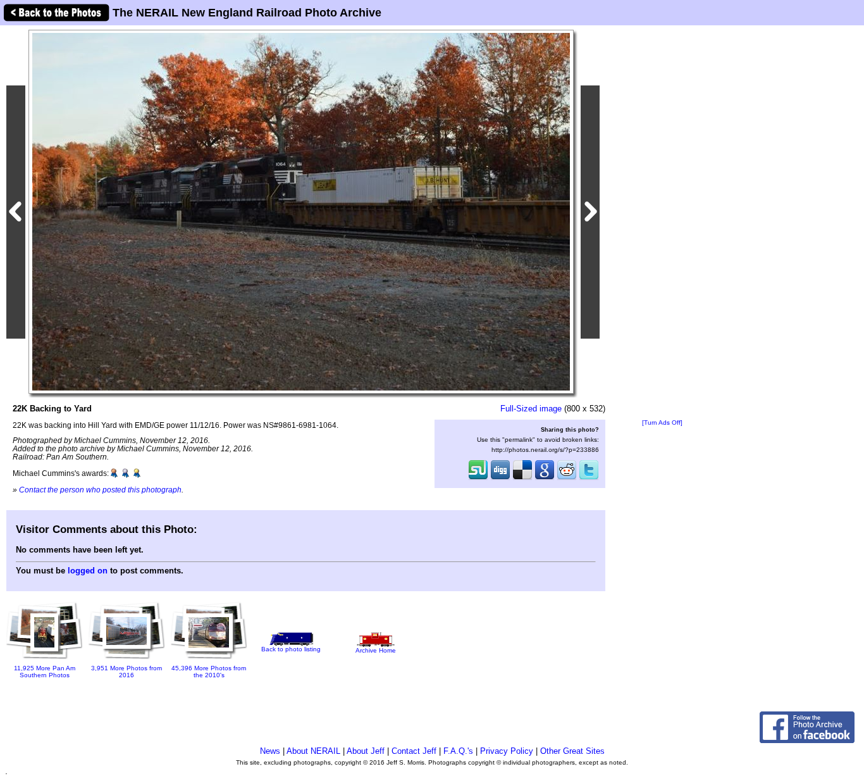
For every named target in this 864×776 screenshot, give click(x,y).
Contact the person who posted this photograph (100, 489)
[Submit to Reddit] (567, 478)
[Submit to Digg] (500, 478)
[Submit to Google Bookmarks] (544, 478)
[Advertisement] (662, 223)
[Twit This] (589, 478)
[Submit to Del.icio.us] (522, 478)
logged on (88, 570)
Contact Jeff (414, 751)
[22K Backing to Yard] (301, 211)
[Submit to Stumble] (478, 478)
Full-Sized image (531, 408)
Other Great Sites (572, 751)
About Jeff (366, 751)
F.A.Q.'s (458, 751)
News (270, 751)
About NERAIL (313, 751)
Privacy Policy (506, 751)
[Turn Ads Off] (662, 422)
